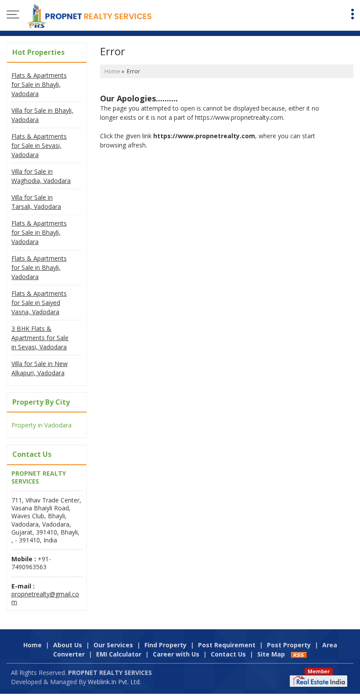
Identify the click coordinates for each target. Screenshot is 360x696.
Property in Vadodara (41, 425)
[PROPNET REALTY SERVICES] (89, 15)
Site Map (271, 654)
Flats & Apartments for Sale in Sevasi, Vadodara (39, 145)
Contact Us (228, 654)
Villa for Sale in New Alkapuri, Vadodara (39, 368)
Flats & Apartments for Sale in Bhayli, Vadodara (39, 84)
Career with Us (176, 654)
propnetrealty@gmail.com (45, 598)
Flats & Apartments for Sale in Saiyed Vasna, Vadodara (39, 302)
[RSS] (299, 654)
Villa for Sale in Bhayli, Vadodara (42, 115)
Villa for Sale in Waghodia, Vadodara (41, 176)
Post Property (289, 645)
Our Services (113, 645)
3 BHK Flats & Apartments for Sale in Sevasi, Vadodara (39, 337)
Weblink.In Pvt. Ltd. (114, 682)
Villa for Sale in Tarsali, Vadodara (36, 202)
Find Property (165, 645)
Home (112, 71)
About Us (67, 645)
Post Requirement (227, 645)
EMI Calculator (118, 654)
